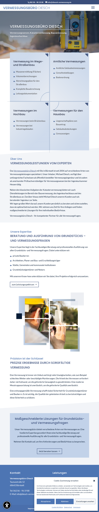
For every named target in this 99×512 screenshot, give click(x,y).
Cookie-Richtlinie (57, 507)
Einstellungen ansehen (85, 501)
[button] (94, 481)
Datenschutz (68, 507)
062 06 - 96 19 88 (36, 2)
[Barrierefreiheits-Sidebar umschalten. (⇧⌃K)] (7, 505)
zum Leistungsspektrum (23, 284)
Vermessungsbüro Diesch (25, 171)
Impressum (76, 507)
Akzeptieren (46, 501)
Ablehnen (64, 501)
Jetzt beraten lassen (48, 451)
